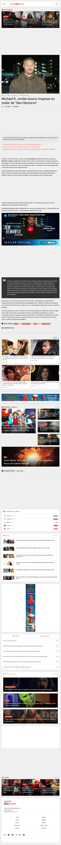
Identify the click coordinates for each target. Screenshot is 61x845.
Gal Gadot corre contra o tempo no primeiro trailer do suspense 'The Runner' (48, 441)
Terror (5, 457)
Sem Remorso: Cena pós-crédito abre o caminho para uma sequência (22, 144)
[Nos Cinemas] (30, 400)
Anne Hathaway (45, 18)
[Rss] (20, 834)
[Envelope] (24, 834)
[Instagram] (4, 834)
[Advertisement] (30, 41)
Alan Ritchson (43, 410)
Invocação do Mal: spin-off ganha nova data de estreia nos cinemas (28, 690)
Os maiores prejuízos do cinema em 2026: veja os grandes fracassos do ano (35, 540)
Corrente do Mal (8, 716)
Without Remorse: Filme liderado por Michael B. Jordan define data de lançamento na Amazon (29, 149)
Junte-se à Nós (43, 825)
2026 (4, 16)
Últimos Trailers (10, 407)
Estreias (17, 822)
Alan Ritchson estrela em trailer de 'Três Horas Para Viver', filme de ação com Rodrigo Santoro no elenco (48, 415)
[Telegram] (12, 834)
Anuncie (44, 828)
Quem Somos (17, 825)
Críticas (44, 822)
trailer (8, 95)
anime (5, 422)
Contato (17, 828)
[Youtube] (9, 834)
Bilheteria (44, 820)
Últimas (7, 535)
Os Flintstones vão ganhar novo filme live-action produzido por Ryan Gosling (35, 569)
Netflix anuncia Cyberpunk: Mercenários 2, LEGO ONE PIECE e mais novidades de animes (18, 428)
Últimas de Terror (10, 674)
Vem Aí (17, 820)
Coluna (5, 784)
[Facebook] (16, 834)
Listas (6, 778)
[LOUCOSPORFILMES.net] (17, 4)
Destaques (7, 10)
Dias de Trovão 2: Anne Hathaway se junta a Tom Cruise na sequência (50, 22)
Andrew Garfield (43, 424)
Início (3, 95)
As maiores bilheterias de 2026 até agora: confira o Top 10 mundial (30, 22)
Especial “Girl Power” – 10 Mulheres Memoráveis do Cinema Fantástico (30, 790)
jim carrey (7, 700)
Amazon (15, 95)
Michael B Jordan (24, 95)
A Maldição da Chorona (10, 686)
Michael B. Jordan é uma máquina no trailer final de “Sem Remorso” (21, 147)
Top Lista (44, 784)
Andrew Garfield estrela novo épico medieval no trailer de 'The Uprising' (48, 429)
